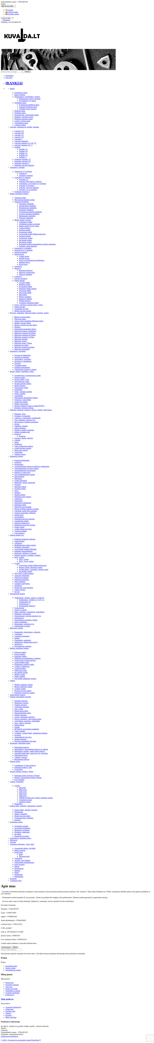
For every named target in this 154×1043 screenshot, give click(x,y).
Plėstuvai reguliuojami (27, 272)
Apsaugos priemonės (21, 576)
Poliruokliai (18, 501)
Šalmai (16, 866)
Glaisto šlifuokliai (20, 481)
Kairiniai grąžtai (24, 230)
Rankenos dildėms (25, 299)
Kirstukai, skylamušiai (22, 416)
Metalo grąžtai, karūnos (22, 220)
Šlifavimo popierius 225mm (24, 337)
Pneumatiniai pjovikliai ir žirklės (25, 620)
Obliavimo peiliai (20, 670)
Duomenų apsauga (12, 985)
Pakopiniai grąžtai (25, 242)
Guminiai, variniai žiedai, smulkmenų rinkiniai (30, 733)
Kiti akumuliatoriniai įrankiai (24, 474)
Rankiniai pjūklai (20, 656)
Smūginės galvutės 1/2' (22, 159)
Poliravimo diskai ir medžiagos (25, 331)
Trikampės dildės (25, 291)
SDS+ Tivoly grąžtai (26, 561)
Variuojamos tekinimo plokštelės (30, 212)
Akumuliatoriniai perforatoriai (25, 470)
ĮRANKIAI (14, 83)
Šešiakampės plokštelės (27, 216)
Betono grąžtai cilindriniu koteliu (30, 567)
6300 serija (23, 794)
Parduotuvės (9, 995)
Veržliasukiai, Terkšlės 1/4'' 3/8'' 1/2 (31, 600)
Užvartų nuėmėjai (20, 278)
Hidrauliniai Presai (21, 755)
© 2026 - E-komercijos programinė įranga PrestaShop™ (21, 1040)
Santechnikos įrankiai (17, 695)
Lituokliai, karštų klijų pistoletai (25, 511)
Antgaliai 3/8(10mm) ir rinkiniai (30, 182)
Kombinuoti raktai (20, 93)
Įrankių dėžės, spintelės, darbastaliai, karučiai (26, 806)
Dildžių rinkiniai (25, 301)
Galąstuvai (18, 499)
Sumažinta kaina (11, 966)
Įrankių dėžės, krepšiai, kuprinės (25, 810)
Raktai (12, 89)
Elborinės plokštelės (26, 218)
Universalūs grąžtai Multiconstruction (32, 234)
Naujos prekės (10, 968)
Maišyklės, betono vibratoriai (24, 483)
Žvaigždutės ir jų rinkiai (27, 101)
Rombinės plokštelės (26, 210)
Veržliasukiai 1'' (24, 604)
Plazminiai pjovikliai (21, 836)
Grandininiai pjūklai (21, 521)
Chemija (13, 842)
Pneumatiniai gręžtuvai (27, 606)
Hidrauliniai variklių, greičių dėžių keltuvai (29, 751)
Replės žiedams (19, 386)
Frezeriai (17, 485)
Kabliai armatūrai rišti (22, 432)
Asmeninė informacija (13, 1007)
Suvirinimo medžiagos (22, 828)
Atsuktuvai (23, 173)
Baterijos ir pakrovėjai (22, 472)
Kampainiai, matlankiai (22, 640)
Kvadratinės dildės (25, 287)
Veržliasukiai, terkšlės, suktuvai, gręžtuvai (29, 598)
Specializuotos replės (21, 382)
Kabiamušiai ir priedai (22, 626)
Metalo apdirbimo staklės (23, 687)
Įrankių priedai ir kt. (17, 535)
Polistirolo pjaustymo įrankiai (24, 525)
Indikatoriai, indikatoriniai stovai (25, 642)
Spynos (17, 592)
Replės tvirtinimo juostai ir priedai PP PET (29, 406)
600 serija (22, 788)
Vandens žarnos (20, 454)
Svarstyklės (18, 769)
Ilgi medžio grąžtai (25, 571)
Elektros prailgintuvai (22, 523)
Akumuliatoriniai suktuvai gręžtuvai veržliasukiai (31, 466)
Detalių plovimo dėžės (22, 816)
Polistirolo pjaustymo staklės (24, 693)
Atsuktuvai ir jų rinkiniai (23, 171)
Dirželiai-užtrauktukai (22, 367)
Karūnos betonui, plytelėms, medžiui (27, 555)
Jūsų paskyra (7, 999)
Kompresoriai (19, 608)
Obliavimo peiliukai (21, 578)
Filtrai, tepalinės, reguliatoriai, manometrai (29, 612)
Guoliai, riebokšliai (16, 782)
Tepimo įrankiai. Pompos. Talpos (21, 771)
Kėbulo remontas (20, 715)
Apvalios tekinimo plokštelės (29, 214)
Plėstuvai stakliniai (25, 274)
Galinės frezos (24, 256)
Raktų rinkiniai (19, 95)
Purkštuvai (18, 444)
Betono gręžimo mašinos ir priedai (26, 509)
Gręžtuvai (17, 462)
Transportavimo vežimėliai (23, 818)
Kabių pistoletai (20, 428)
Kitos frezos (23, 264)
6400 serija (23, 796)
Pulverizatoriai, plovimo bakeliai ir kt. (27, 616)
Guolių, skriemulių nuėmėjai (24, 717)
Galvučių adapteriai (21, 141)
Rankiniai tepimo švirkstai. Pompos (27, 776)
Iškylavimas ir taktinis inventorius (26, 422)
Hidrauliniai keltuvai (21, 747)
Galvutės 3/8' (19, 133)
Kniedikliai (18, 390)
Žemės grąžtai (19, 527)
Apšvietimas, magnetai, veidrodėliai (27, 721)
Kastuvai (17, 434)
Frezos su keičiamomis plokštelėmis (31, 260)
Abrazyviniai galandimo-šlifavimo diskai (28, 321)
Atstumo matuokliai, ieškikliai (25, 513)
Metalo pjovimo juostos (22, 311)
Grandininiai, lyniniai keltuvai (25, 765)
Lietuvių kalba (12, 12)
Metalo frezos (19, 254)
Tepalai (17, 727)
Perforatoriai (18, 464)
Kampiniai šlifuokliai (21, 460)
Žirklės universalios (21, 404)
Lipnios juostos (19, 590)
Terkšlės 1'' (23, 157)
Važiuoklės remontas (21, 707)
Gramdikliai (18, 396)
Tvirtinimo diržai (20, 365)
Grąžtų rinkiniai (24, 228)
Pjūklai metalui (19, 307)
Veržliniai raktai (20, 113)
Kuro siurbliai (19, 780)
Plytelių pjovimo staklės (22, 691)
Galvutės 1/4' (19, 131)
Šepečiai (17, 327)
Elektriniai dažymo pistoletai (24, 519)
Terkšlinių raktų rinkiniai (27, 109)
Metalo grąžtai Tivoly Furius (29, 226)
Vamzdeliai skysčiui (21, 309)
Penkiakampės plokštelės (28, 208)
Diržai (16, 873)
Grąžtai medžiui (20, 668)
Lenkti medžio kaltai (21, 662)
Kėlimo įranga (15, 761)
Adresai (8, 1013)
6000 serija (23, 790)
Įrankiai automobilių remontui (20, 697)
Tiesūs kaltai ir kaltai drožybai (25, 660)
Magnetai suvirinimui (22, 830)
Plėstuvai (17, 268)
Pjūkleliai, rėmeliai (21, 426)
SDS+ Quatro (24, 559)
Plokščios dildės (24, 285)
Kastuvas (22, 436)
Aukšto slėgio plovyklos (23, 529)
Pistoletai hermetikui (21, 580)
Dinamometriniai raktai (22, 713)
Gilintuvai (18, 276)
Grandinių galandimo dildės (29, 303)
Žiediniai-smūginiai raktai (23, 119)
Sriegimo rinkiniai (20, 252)
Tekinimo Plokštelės (21, 202)
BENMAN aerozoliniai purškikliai (26, 729)
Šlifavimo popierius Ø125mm (25, 333)
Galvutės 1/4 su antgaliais (28, 190)
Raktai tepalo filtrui (21, 711)
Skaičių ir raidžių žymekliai (24, 430)
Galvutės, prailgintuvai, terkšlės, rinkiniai (24, 127)
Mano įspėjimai (10, 1017)
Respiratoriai (18, 868)
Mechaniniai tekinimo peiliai (24, 200)
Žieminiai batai (24, 856)
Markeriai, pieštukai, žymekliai (25, 553)
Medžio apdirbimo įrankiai (19, 648)
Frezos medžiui (19, 654)
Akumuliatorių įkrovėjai (22, 737)
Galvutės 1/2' (19, 135)
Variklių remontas (20, 705)
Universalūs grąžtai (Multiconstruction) (33, 565)
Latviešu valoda (13, 14)
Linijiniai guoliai (25, 802)
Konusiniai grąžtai (25, 232)
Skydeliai (17, 834)
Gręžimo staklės (20, 689)
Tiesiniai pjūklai (20, 489)
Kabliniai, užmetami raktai (23, 117)
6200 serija (23, 792)
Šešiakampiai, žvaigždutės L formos (27, 97)
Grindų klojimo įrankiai (22, 448)
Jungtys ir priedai (20, 610)
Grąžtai (17, 563)
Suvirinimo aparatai (21, 826)
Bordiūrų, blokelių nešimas (24, 408)
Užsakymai (9, 1009)
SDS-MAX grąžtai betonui (24, 573)
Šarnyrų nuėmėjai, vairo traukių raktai (27, 719)
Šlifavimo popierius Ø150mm (25, 335)
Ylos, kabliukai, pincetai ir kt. (24, 420)
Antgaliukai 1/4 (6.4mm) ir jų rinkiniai (32, 184)
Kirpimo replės (19, 377)
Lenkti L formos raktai (22, 121)
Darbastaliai (18, 812)
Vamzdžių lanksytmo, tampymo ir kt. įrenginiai (31, 753)
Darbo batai (18, 852)
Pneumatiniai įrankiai (17, 594)
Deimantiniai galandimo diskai (25, 329)
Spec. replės (18, 709)
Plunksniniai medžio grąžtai (24, 664)
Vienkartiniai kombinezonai (24, 862)
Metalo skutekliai (25, 297)
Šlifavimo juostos (20, 341)
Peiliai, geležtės (19, 394)
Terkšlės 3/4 (23, 155)
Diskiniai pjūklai (20, 487)
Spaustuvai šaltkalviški (22, 355)
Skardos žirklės (19, 495)
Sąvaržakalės (19, 517)
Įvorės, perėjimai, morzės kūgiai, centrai (28, 305)
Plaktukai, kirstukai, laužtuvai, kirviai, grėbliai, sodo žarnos (31, 410)
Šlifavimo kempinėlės (22, 349)
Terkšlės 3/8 (23, 151)
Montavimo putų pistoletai (23, 588)
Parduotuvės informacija (9, 1036)
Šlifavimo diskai (20, 319)
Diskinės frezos (24, 262)
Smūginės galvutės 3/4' (22, 161)
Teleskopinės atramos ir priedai (25, 369)
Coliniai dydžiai (20, 125)
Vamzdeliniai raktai (21, 123)
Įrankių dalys (19, 515)
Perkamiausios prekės (13, 970)
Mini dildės (23, 295)
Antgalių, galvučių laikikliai (29, 188)
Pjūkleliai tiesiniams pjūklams (24, 539)
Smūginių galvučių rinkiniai (24, 165)
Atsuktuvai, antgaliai (17, 167)
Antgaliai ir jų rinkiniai (22, 177)
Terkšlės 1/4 (23, 149)
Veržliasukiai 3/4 (25, 602)
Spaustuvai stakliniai (21, 357)
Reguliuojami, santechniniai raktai (26, 115)
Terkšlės (17, 147)
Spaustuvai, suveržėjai (18, 351)
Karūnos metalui (25, 236)
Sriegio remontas (20, 739)
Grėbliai (17, 440)
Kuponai (8, 1015)
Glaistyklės (18, 452)
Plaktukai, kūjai (19, 414)
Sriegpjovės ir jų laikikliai (23, 250)
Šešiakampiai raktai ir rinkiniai (29, 99)
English (10, 10)
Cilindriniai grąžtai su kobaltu (29, 224)
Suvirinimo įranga (16, 822)
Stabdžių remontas (21, 701)
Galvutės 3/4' (19, 137)
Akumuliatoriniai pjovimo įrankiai (26, 468)
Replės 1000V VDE (21, 380)
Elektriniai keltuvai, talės (23, 767)
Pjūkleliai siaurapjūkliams (23, 551)
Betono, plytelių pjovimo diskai (25, 325)
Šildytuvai (13, 840)
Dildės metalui (19, 281)
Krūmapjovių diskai (21, 345)
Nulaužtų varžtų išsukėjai (28, 246)
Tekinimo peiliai (20, 198)
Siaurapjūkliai (19, 476)
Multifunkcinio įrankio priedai (25, 545)
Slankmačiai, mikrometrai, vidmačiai (27, 632)
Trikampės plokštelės (26, 204)
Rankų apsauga (19, 850)
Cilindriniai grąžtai (25, 222)
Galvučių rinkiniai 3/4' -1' (23, 145)
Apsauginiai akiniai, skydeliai (24, 848)
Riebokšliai (18, 804)
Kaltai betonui (19, 541)
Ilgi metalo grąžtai (25, 240)
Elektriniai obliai (20, 505)
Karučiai (17, 820)
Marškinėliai (18, 877)
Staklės (12, 681)
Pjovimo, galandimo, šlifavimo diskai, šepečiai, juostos (29, 313)
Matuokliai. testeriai (21, 703)
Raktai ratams (19, 725)
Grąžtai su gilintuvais (21, 666)
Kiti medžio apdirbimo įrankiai (25, 679)
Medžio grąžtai (19, 675)
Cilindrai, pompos (20, 757)
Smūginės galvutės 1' (21, 163)
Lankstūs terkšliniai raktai (28, 107)
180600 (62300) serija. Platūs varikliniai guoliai (36, 798)
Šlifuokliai (18, 479)
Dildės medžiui (19, 677)
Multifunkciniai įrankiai (22, 497)
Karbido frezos (24, 258)
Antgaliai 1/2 (23, 179)
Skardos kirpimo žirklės (22, 384)
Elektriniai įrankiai (16, 456)
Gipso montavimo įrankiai (23, 446)
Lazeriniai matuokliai (21, 636)
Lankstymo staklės (21, 402)
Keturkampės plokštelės (27, 206)
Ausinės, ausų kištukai (22, 860)
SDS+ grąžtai (19, 557)
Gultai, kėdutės (19, 731)
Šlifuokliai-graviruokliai (22, 507)
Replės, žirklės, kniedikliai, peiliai (22, 371)
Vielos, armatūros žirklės (23, 392)
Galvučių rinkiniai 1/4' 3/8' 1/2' (25, 143)
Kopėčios (13, 879)
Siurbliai (17, 493)
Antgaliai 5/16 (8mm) (26, 186)
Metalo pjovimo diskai (22, 317)
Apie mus (8, 987)
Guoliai (17, 786)
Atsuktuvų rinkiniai (26, 175)
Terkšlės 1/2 (23, 153)
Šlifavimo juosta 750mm (23, 343)
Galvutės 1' (18, 139)
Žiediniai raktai (19, 111)
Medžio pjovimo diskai (22, 323)
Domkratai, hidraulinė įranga (20, 743)
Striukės (17, 870)
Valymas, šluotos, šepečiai (23, 438)
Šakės (16, 442)
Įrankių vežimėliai (20, 814)
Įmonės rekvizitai (11, 989)
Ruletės (17, 638)
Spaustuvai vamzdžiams (22, 361)
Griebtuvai (18, 266)
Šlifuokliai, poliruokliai (22, 614)
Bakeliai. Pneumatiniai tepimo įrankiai (27, 778)
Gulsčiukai (18, 634)
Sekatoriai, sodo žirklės (22, 400)
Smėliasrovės (19, 618)
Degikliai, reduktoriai (22, 832)
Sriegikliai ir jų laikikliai (22, 248)
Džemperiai (18, 875)
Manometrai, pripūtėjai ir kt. (24, 624)
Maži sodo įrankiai (21, 450)
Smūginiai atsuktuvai (21, 192)
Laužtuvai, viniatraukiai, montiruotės (27, 418)
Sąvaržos (17, 363)
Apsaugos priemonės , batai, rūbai (22, 844)
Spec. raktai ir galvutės (22, 723)
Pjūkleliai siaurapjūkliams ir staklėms (27, 658)
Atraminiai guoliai (25, 800)
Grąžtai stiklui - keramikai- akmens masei (33, 569)
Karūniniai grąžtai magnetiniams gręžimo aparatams (37, 244)
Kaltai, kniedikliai (20, 622)
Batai (21, 854)
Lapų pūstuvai (19, 533)
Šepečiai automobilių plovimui (25, 741)
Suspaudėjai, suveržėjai (22, 359)
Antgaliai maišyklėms (22, 584)
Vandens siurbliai (20, 531)
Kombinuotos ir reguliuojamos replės (27, 375)
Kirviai (16, 424)
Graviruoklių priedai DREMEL (25, 549)
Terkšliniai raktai (20, 103)
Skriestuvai (18, 644)
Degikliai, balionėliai (21, 547)
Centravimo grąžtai (25, 238)
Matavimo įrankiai (16, 628)
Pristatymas (9, 983)
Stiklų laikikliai (19, 582)
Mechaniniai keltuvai (21, 759)
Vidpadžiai (18, 858)
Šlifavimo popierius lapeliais (24, 347)
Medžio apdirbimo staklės (23, 685)
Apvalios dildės (24, 283)
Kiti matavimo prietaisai (22, 646)
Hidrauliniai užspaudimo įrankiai (26, 398)
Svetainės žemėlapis (12, 993)
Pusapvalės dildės (25, 293)
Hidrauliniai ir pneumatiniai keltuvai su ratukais (31, 749)
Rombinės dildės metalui (27, 289)
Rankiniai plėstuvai (26, 270)
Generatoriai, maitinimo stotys (20, 838)
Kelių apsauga (19, 864)
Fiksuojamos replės (21, 388)
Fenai (16, 491)
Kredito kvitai (10, 1011)
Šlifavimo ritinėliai (21, 339)
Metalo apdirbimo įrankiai (19, 194)
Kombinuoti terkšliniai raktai (29, 105)
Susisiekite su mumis (12, 991)
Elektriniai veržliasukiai (22, 503)
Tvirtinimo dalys (16, 881)
